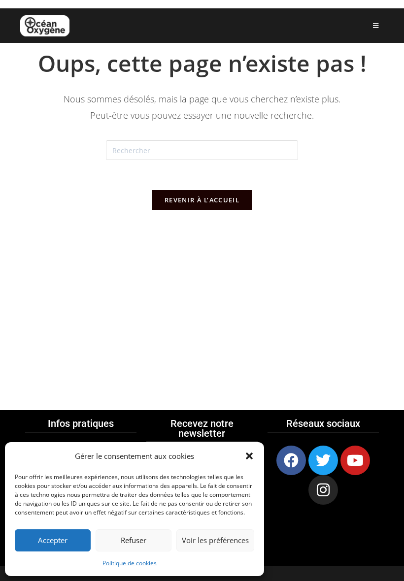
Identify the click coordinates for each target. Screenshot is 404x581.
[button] (249, 456)
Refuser (133, 540)
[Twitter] (323, 460)
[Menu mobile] (376, 25)
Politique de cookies (129, 563)
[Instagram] (323, 490)
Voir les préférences (215, 540)
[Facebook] (291, 460)
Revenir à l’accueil (202, 199)
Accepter (52, 540)
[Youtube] (355, 460)
